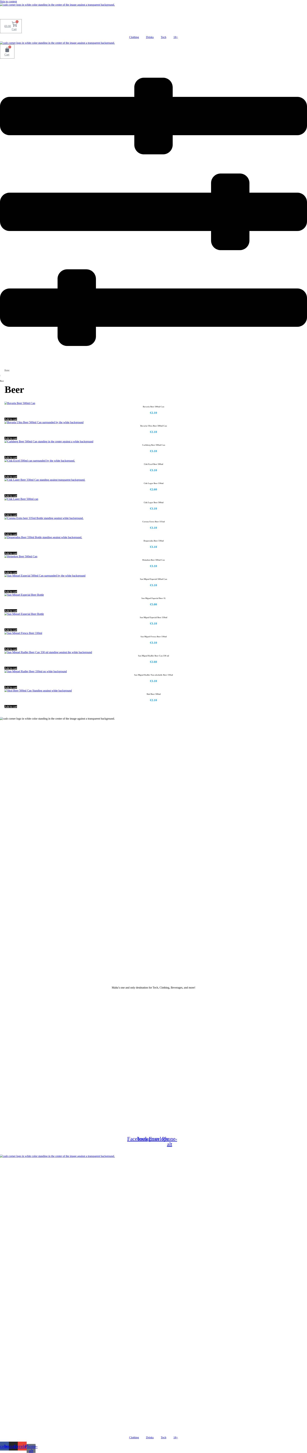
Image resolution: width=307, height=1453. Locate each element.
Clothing (134, 37)
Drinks (150, 37)
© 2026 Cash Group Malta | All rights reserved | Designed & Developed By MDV (153, 1150)
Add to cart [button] (10, 419)
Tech (163, 37)
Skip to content (8, 1)
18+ (175, 37)
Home (6, 370)
